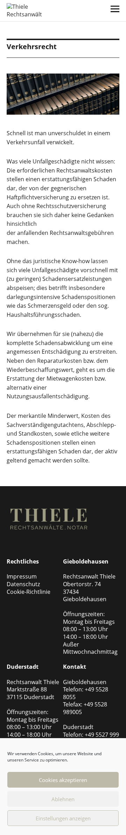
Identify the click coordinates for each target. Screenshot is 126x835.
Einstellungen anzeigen (63, 818)
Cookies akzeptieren (63, 779)
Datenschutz (23, 584)
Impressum (22, 576)
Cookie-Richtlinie (28, 592)
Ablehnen (63, 799)
